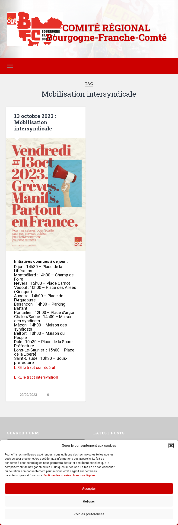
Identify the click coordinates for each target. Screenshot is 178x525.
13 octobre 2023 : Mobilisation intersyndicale (35, 122)
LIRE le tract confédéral (34, 367)
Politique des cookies (57, 475)
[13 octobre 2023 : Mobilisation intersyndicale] (46, 194)
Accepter (89, 489)
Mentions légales (84, 475)
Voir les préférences (89, 514)
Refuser (89, 501)
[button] (171, 445)
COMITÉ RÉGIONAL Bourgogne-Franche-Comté (106, 32)
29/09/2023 (28, 395)
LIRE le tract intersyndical (36, 377)
